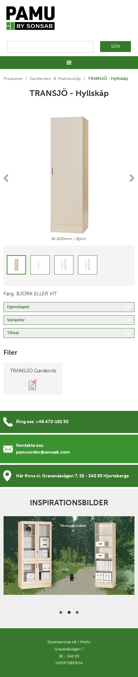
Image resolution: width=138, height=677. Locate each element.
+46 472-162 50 (52, 421)
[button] (13, 178)
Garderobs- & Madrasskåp (55, 78)
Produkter (13, 78)
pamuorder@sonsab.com (43, 452)
